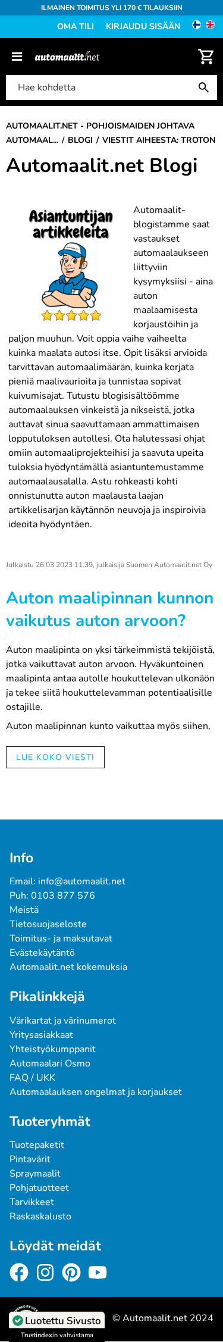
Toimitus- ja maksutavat (61, 938)
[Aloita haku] (206, 87)
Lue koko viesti (55, 757)
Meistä (24, 909)
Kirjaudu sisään (143, 26)
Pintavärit (30, 1159)
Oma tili (75, 26)
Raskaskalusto (40, 1216)
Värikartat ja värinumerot (63, 1020)
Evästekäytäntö (42, 952)
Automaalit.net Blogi (101, 166)
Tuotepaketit (37, 1145)
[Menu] (17, 56)
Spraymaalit (35, 1173)
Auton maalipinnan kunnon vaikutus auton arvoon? (109, 609)
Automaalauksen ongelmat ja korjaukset (96, 1092)
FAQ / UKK (32, 1077)
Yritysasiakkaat (41, 1034)
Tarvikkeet (32, 1202)
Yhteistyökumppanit (53, 1049)
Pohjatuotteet (39, 1187)
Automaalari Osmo (50, 1063)
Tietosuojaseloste (48, 924)
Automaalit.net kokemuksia (68, 967)
